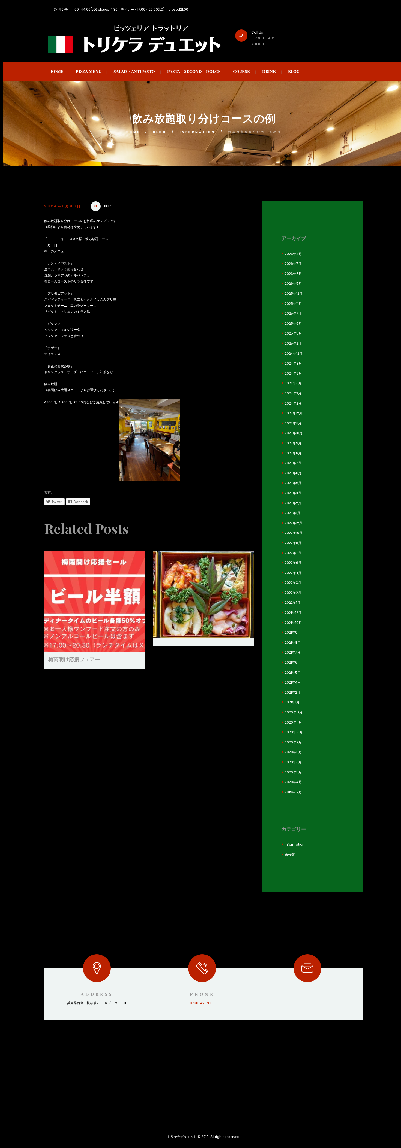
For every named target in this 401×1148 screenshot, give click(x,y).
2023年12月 (293, 413)
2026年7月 (293, 263)
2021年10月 (293, 622)
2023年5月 (293, 483)
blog (160, 132)
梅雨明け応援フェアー (74, 659)
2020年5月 (293, 772)
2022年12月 (293, 523)
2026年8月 (293, 253)
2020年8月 (293, 752)
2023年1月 (292, 513)
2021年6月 (293, 662)
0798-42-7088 (202, 1003)
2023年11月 (293, 423)
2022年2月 (293, 592)
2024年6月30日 (62, 206)
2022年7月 (293, 553)
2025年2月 (293, 343)
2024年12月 (294, 353)
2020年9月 (293, 742)
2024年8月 (293, 373)
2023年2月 (293, 503)
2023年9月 (293, 443)
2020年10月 (294, 732)
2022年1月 (292, 602)
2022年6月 (293, 562)
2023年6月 (293, 473)
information (197, 132)
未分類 (290, 854)
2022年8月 (293, 542)
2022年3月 (293, 582)
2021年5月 (293, 672)
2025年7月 (293, 313)
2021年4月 (293, 682)
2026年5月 (293, 283)
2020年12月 (294, 712)
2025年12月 (294, 293)
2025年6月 (293, 323)
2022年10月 (294, 532)
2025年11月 (293, 303)
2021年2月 (292, 692)
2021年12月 (293, 612)
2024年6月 (293, 383)
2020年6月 (293, 762)
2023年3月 (293, 493)
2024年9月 (293, 363)
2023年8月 (293, 453)
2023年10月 (294, 433)
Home (133, 132)
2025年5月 (293, 333)
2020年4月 (293, 782)
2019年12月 (293, 792)
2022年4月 (293, 572)
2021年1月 (292, 702)
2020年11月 (293, 722)
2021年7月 (292, 652)
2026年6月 (293, 273)
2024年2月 (293, 403)
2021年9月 (293, 632)
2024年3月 (293, 393)
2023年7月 (293, 463)
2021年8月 (293, 642)
